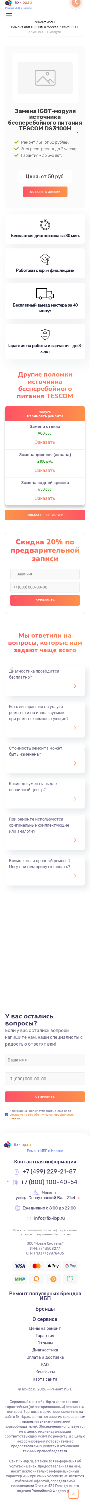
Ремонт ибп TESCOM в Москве (34, 27)
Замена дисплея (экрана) (45, 454)
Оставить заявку (45, 192)
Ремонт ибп (43, 22)
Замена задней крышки (45, 482)
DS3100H (69, 27)
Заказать (45, 442)
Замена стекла (45, 426)
